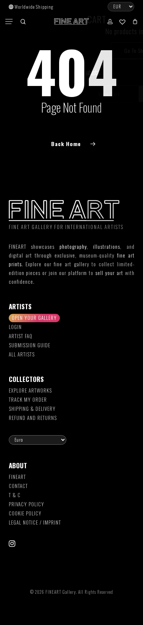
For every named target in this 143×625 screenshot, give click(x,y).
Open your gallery (34, 317)
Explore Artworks (30, 390)
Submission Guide (29, 345)
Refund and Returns (33, 417)
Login (15, 327)
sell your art (109, 273)
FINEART (17, 476)
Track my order (28, 399)
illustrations (106, 246)
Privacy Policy (26, 504)
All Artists (22, 354)
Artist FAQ (20, 336)
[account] (109, 21)
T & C (15, 495)
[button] (9, 21)
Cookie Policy (25, 513)
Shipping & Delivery (32, 408)
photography (73, 246)
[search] (23, 21)
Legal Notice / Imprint (35, 522)
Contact (18, 486)
